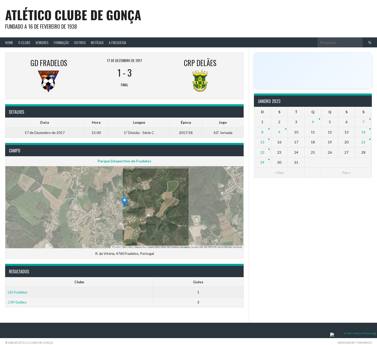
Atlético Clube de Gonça (73, 15)
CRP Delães (17, 302)
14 (363, 132)
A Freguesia (117, 42)
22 (262, 152)
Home (9, 42)
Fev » (347, 172)
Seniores (41, 42)
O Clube (24, 42)
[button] (124, 202)
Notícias (97, 42)
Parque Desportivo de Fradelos (124, 161)
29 (262, 162)
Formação (61, 42)
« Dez (279, 172)
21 (363, 142)
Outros (80, 42)
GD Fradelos (17, 292)
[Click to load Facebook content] (313, 70)
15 (262, 142)
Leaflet (117, 246)
